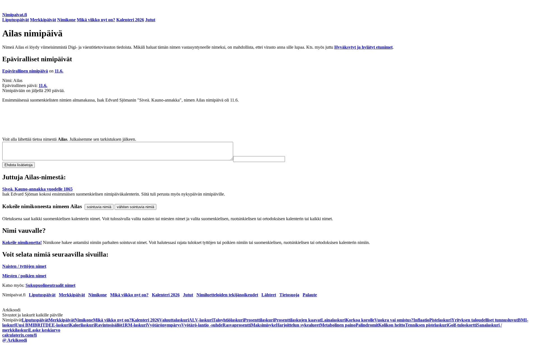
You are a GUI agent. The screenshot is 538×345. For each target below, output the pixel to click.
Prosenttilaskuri (259, 320)
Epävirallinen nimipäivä (25, 71)
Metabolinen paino (338, 325)
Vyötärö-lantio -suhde (201, 325)
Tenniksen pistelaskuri (426, 325)
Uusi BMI (24, 325)
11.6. (59, 71)
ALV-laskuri (201, 320)
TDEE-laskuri (55, 325)
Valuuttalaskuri (174, 320)
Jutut (150, 19)
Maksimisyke (263, 325)
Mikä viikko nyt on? (96, 19)
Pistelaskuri (440, 320)
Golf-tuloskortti (462, 325)
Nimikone (66, 19)
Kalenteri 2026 (130, 19)
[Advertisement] (170, 119)
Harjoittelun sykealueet (298, 325)
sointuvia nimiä (99, 207)
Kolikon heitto (391, 325)
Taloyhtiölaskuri (228, 320)
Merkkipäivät (43, 19)
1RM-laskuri (134, 325)
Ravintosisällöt (108, 325)
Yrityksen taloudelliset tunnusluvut (484, 320)
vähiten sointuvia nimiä (135, 207)
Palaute (310, 294)
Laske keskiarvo (44, 330)
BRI (38, 325)
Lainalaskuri (333, 320)
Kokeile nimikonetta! (22, 242)
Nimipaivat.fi (14, 14)
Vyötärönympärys (164, 325)
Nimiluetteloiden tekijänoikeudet (227, 294)
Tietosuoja (289, 294)
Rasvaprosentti (236, 325)
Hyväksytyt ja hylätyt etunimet (363, 47)
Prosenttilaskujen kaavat (297, 320)
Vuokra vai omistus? (393, 320)
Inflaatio (421, 320)
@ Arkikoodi (14, 340)
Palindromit (367, 325)
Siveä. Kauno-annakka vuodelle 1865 (37, 189)
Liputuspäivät (15, 19)
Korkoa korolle (359, 320)
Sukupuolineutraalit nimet (50, 285)
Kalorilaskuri (82, 325)
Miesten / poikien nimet (24, 275)
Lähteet (268, 294)
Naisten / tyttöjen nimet (24, 266)
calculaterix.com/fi (19, 335)
